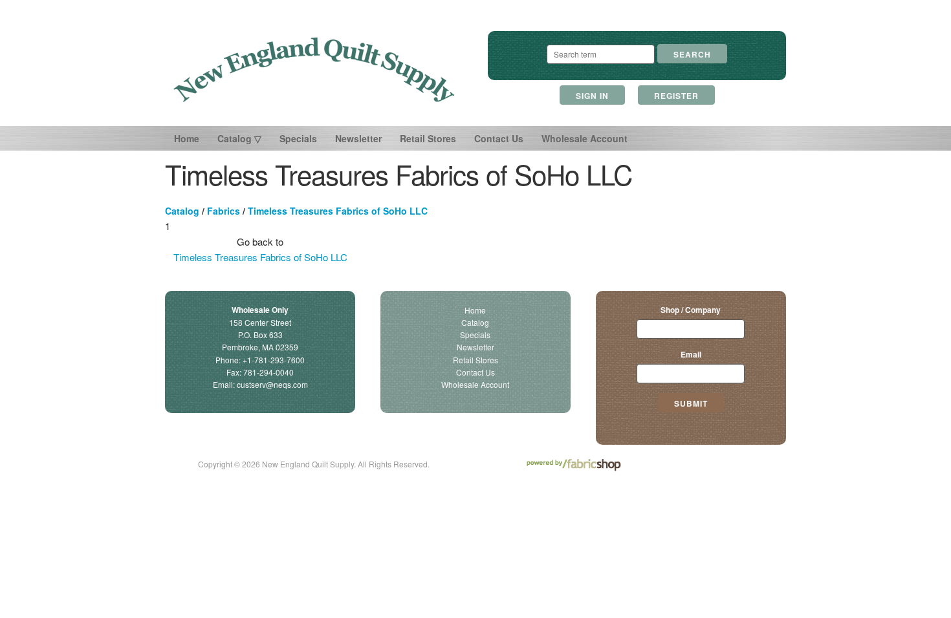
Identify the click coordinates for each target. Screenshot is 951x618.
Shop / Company (691, 309)
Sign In (592, 95)
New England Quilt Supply (314, 69)
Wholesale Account (584, 138)
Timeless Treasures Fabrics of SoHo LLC (338, 210)
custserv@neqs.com (272, 384)
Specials (298, 138)
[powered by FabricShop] (573, 465)
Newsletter (358, 138)
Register (676, 95)
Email (691, 354)
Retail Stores (428, 138)
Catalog (182, 210)
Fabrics (223, 210)
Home (186, 138)
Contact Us (498, 138)
